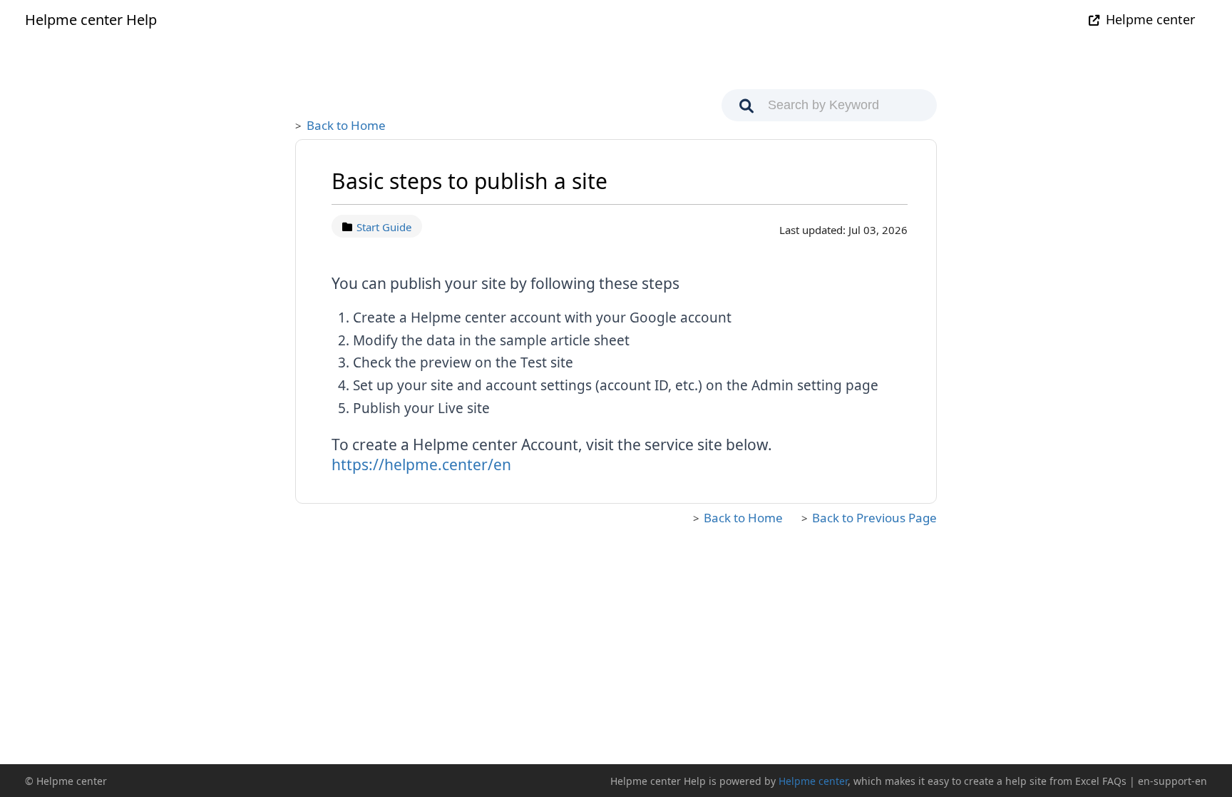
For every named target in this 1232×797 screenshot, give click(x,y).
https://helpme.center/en (421, 464)
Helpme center (1150, 19)
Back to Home (346, 125)
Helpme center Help (91, 19)
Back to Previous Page (874, 517)
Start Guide (383, 227)
